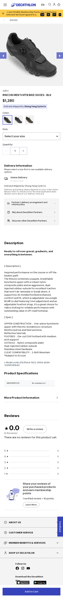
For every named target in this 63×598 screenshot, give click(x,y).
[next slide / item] (60, 55)
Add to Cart (31, 591)
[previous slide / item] (3, 55)
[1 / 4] (31, 55)
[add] (23, 151)
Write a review (35, 429)
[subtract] (6, 151)
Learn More (31, 505)
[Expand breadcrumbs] (4, 20)
